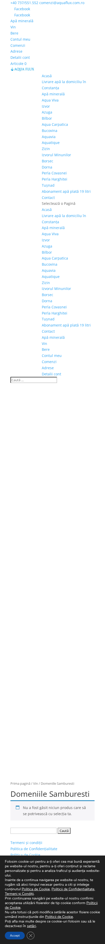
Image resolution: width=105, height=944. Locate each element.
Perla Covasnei (54, 173)
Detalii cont (20, 57)
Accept (15, 936)
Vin (13, 27)
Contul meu (20, 39)
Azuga (47, 112)
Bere (14, 33)
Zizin (46, 148)
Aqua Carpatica (55, 124)
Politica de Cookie (25, 854)
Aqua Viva (50, 100)
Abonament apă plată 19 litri (66, 191)
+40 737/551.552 (24, 2)
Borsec (47, 161)
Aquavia (49, 136)
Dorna (47, 167)
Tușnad (48, 185)
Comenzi (17, 45)
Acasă (47, 75)
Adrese (16, 51)
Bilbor (47, 118)
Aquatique (51, 142)
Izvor (46, 106)
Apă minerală (21, 20)
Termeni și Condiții (19, 893)
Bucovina (49, 130)
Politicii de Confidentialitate (72, 889)
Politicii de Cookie (59, 916)
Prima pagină (20, 783)
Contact (48, 197)
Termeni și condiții (26, 842)
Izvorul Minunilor (56, 154)
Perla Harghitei (54, 179)
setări (31, 926)
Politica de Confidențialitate (33, 848)
